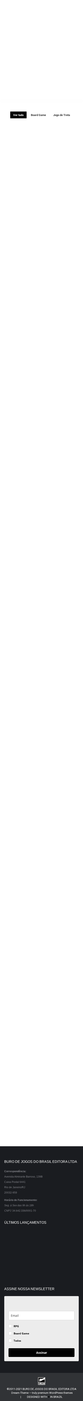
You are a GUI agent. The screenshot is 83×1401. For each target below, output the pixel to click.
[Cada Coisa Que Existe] (29, 1272)
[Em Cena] (12, 1272)
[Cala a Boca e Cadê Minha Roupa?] (45, 1272)
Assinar (41, 1353)
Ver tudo (18, 115)
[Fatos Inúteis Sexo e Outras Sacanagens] (29, 1255)
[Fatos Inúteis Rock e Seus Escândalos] (12, 1255)
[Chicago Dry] (61, 1255)
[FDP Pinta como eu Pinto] (61, 1272)
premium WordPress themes (55, 1392)
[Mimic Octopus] (61, 1239)
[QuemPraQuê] (45, 1255)
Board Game (38, 115)
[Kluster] (45, 1239)
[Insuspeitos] (12, 1239)
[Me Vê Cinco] (29, 1239)
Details (34, 147)
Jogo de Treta (61, 115)
